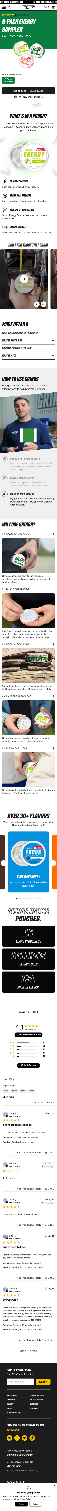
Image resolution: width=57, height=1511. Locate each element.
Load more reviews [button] (28, 1351)
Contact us (34, 1408)
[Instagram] (9, 1438)
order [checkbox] (31, 1091)
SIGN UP (43, 1382)
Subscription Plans (37, 1395)
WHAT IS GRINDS (12, 1395)
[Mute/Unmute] (43, 304)
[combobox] (43, 1102)
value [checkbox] (23, 1091)
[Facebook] (17, 1438)
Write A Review (28, 1065)
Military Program (36, 1400)
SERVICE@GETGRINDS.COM (20, 1455)
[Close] (54, 1485)
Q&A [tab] (35, 1012)
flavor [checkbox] (14, 1091)
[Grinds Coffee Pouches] (28, 7)
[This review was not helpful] (51, 1152)
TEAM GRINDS (11, 1400)
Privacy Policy (25, 1499)
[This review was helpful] (46, 1152)
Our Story (10, 1404)
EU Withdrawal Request (15, 1413)
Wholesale (34, 1404)
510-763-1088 (14, 1466)
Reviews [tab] (24, 1012)
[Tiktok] (32, 1438)
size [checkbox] (6, 1091)
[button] (53, 7)
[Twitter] (24, 1438)
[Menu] (4, 7)
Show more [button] (8, 1097)
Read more (35, 1320)
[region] (28, 1043)
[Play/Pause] (37, 304)
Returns (9, 1408)
